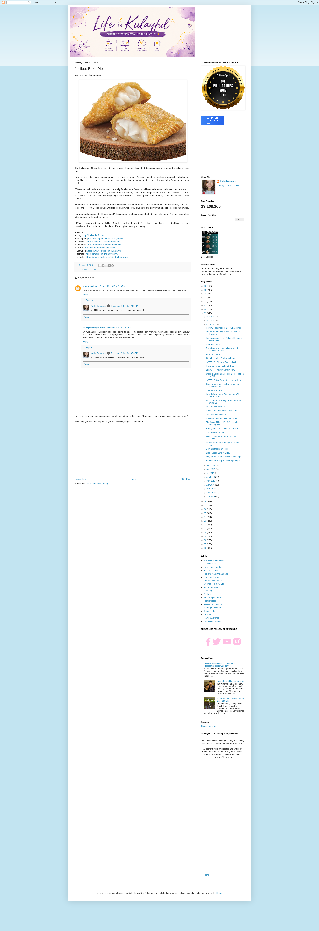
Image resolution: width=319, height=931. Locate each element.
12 (205, 525)
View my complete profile (228, 185)
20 (205, 309)
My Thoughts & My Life (214, 584)
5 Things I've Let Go (215, 432)
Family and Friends (212, 567)
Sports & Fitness (211, 611)
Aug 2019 (211, 469)
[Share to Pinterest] (112, 265)
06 (205, 548)
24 (205, 294)
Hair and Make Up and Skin (216, 574)
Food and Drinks (89, 269)
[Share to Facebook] (109, 265)
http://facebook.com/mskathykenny (105, 244)
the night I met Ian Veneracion (230, 681)
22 (205, 301)
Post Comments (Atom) (97, 484)
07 (205, 544)
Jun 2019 (210, 477)
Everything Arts (210, 564)
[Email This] (100, 265)
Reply (85, 294)
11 (205, 528)
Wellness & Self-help (213, 621)
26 (205, 286)
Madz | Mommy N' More (94, 328)
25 (205, 290)
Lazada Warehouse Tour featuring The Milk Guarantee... (223, 395)
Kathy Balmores (98, 306)
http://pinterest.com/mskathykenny (104, 241)
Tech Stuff (208, 614)
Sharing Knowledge (212, 608)
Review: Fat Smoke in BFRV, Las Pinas (223, 328)
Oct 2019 (210, 324)
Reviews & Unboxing (213, 604)
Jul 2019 (210, 473)
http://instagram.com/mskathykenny (105, 238)
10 (205, 532)
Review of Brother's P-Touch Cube (221, 418)
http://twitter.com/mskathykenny (100, 247)
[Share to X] (106, 265)
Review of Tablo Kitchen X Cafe (220, 366)
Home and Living (211, 577)
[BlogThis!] (103, 265)
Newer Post (81, 479)
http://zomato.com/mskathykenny (102, 254)
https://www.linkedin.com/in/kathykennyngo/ (107, 257)
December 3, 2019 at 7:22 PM (124, 306)
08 (205, 540)
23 (205, 298)
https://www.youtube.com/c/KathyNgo (104, 251)
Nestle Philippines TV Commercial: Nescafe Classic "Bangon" (221, 664)
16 (205, 509)
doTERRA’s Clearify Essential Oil (221, 362)
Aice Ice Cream (213, 354)
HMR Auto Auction (214, 344)
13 (205, 521)
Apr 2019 (210, 485)
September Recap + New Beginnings (223, 461)
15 (205, 513)
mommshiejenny (91, 286)
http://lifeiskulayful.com (94, 235)
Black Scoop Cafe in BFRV (218, 453)
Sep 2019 (211, 465)
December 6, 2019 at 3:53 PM (124, 353)
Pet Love (208, 594)
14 (205, 517)
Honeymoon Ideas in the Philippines (222, 428)
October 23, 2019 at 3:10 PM (112, 286)
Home (133, 479)
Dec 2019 (211, 317)
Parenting (208, 591)
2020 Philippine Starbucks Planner (221, 358)
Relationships (210, 601)
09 (205, 536)
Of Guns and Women (215, 407)
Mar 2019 (210, 489)
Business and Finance (214, 560)
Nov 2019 (211, 320)
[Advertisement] (133, 450)
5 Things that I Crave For (217, 449)
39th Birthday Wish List (216, 414)
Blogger (219, 893)
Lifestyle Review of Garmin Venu (220, 370)
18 (205, 501)
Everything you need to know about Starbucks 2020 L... (222, 349)
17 (205, 505)
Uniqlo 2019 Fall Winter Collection (221, 410)
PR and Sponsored (212, 597)
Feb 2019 (210, 493)
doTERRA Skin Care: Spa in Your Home (224, 380)
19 (205, 313)
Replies (89, 300)
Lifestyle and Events (213, 581)
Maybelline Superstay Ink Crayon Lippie (224, 457)
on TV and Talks (211, 587)
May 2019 (211, 481)
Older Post (185, 479)
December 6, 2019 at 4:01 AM (119, 328)
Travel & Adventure (212, 618)
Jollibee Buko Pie (214, 390)
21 (205, 305)
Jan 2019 (210, 496)
